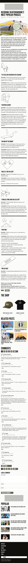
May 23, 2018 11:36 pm (9, 417)
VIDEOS (2, 548)
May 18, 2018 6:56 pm (8, 364)
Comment (3, 474)
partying (16, 232)
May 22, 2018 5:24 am (8, 372)
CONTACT (3, 552)
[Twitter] (21, 554)
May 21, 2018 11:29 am (9, 461)
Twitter (17, 287)
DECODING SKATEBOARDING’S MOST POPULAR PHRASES (12, 14)
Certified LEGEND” (22, 112)
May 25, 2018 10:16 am (9, 426)
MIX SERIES (3, 550)
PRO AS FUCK (23, 271)
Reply (2, 360)
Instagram (24, 287)
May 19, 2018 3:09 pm (8, 409)
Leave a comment (5, 473)
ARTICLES (22, 17)
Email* (2, 487)
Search (2, 557)
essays (7, 290)
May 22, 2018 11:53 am (9, 389)
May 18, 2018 (3, 17)
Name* (2, 483)
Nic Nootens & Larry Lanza (13, 17)
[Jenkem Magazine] (14, 1)
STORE (2, 554)
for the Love (19, 174)
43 (2, 18)
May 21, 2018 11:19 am (9, 453)
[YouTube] (25, 554)
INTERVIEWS (3, 546)
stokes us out (21, 202)
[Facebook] (19, 554)
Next (15, 351)
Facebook (22, 286)
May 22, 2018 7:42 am (8, 380)
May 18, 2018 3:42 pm (8, 355)
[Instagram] (23, 554)
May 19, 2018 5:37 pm (8, 444)
